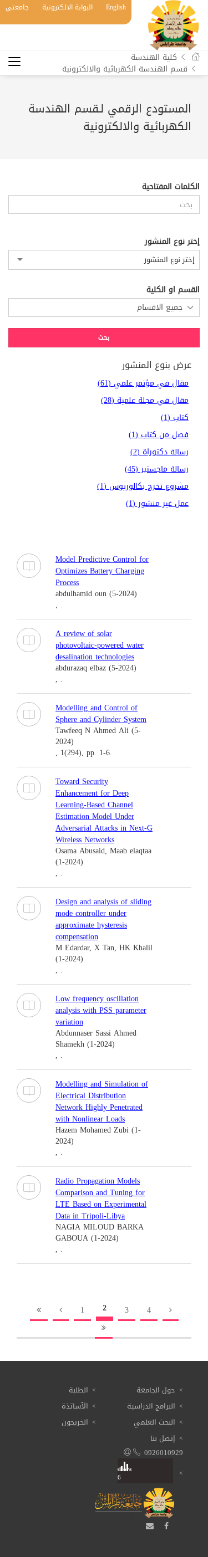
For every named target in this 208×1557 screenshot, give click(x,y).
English (116, 7)
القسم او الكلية (173, 289)
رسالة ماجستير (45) (157, 469)
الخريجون (75, 1422)
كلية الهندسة (154, 57)
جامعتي (17, 7)
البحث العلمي (154, 1422)
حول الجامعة (155, 1390)
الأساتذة (75, 1406)
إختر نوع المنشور (172, 241)
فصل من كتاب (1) (159, 435)
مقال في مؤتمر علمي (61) (143, 383)
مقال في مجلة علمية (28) (145, 400)
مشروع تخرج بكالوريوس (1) (143, 486)
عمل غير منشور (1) (157, 503)
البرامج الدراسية (151, 1406)
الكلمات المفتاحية (171, 186)
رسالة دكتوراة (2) (159, 452)
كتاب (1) (175, 417)
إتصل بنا (162, 1438)
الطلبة (78, 1390)
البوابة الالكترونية (67, 7)
